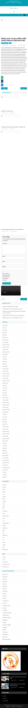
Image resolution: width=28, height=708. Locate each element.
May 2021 (5, 477)
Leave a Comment (21, 45)
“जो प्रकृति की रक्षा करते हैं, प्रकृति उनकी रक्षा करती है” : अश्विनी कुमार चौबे (13, 127)
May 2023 (5, 419)
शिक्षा (10, 43)
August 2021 (5, 469)
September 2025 (6, 351)
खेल (3, 532)
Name (4, 256)
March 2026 (5, 337)
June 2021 (5, 474)
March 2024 (5, 395)
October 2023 (5, 407)
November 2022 (6, 433)
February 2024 (5, 397)
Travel (4, 513)
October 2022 (5, 436)
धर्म (3, 540)
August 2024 (5, 383)
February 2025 (5, 368)
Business (4, 484)
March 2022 (5, 453)
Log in (4, 559)
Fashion (4, 491)
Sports (4, 506)
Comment (4, 243)
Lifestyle (4, 501)
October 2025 (5, 349)
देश (3, 537)
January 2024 (5, 400)
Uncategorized (6, 516)
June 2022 (5, 445)
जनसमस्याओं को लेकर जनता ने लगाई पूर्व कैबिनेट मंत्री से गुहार (12, 309)
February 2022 (5, 455)
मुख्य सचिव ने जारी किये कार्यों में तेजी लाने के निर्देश (10, 306)
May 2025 (5, 361)
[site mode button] (23, 15)
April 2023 (5, 421)
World (4, 518)
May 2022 (5, 448)
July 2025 (5, 356)
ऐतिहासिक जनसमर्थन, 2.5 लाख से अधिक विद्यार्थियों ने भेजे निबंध (13, 317)
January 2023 (5, 429)
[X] (14, 81)
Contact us (13, 2)
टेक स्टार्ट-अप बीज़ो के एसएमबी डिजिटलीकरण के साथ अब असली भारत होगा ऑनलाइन (24, 88)
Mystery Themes (21, 705)
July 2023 (5, 414)
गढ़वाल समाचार (5, 535)
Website (4, 266)
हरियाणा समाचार (5, 549)
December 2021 (6, 460)
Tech (4, 508)
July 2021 (5, 472)
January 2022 (5, 457)
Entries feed (5, 562)
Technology (5, 511)
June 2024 (5, 388)
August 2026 (5, 325)
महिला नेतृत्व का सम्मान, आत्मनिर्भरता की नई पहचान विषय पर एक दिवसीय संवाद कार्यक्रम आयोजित (14, 312)
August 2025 (5, 354)
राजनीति (4, 544)
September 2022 (6, 438)
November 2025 (6, 347)
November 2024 (6, 376)
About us (8, 2)
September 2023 (6, 409)
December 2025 (6, 344)
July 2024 (5, 385)
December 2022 (6, 431)
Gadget (4, 496)
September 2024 (6, 380)
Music (4, 503)
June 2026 (5, 330)
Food (4, 494)
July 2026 (5, 327)
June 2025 (5, 359)
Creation (4, 487)
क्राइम (4, 530)
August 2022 (5, 441)
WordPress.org (6, 566)
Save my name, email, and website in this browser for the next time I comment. (6, 277)
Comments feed (6, 564)
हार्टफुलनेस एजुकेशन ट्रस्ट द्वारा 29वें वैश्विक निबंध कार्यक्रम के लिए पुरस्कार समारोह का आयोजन (5, 88)
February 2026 (5, 339)
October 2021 (5, 465)
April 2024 (5, 392)
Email (3, 261)
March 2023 (5, 424)
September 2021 (6, 467)
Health (4, 499)
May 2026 (5, 332)
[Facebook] (14, 79)
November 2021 (6, 462)
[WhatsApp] (14, 77)
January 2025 (5, 371)
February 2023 (5, 426)
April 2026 (5, 335)
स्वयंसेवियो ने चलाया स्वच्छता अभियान (7, 111)
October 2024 (5, 378)
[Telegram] (14, 83)
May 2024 (5, 390)
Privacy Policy (19, 2)
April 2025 (5, 363)
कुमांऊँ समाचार (5, 528)
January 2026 (5, 342)
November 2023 (6, 404)
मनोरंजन (4, 542)
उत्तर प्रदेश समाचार (4, 43)
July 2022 (5, 443)
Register (4, 557)
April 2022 (5, 450)
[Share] (14, 85)
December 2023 (6, 402)
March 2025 (5, 366)
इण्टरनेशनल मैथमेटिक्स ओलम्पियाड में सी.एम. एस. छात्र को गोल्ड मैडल (12, 229)
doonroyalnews (13, 45)
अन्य (3, 520)
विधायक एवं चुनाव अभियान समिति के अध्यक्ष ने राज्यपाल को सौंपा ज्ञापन (13, 315)
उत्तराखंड (4, 525)
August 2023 (5, 412)
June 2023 (5, 417)
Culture (4, 489)
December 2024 (6, 373)
